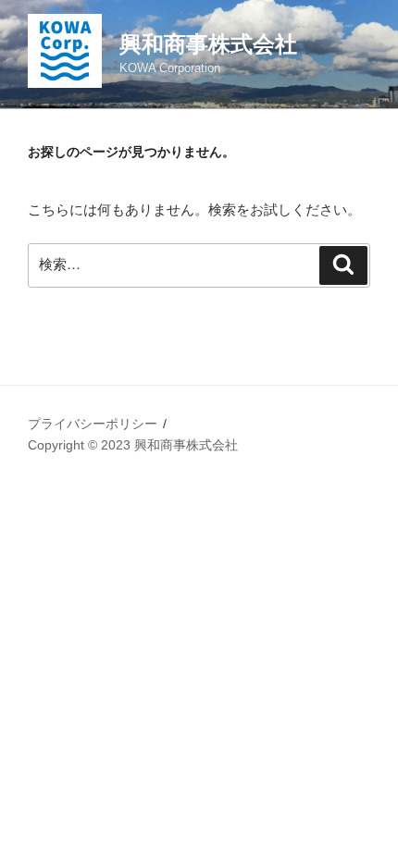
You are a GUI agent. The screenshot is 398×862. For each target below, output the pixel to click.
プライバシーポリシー (92, 423)
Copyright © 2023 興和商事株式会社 (133, 444)
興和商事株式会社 (208, 43)
